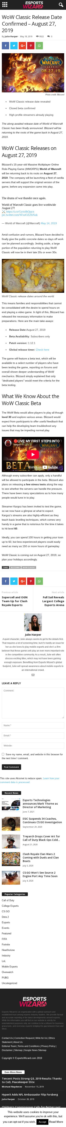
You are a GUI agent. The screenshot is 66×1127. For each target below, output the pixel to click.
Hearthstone (8, 950)
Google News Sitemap (35, 1050)
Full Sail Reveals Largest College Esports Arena (53, 601)
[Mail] (33, 675)
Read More (56, 1121)
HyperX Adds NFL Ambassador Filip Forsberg (30, 1094)
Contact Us (7, 1038)
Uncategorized (9, 983)
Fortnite (6, 944)
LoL (4, 961)
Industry (6, 955)
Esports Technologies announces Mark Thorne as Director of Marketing (40, 803)
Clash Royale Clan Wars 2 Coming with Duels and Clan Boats (41, 857)
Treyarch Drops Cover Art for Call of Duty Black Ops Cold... (41, 838)
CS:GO (6, 911)
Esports (6, 922)
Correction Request (24, 1038)
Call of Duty (8, 900)
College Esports (10, 906)
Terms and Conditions (29, 1046)
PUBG (5, 977)
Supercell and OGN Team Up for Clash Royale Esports (14, 601)
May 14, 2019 (49, 223)
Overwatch (7, 972)
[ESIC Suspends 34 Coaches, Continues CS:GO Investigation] (11, 824)
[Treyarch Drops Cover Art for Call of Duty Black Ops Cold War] (11, 841)
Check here (42, 349)
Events (5, 928)
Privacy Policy (48, 1046)
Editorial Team (9, 1046)
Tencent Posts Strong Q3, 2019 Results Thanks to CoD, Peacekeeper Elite (32, 1080)
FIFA (4, 939)
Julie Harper (11, 36)
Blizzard (15, 567)
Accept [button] (42, 1122)
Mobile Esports (10, 966)
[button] (60, 5)
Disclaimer (7, 1050)
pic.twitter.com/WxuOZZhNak (20, 214)
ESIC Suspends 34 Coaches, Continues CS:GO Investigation (42, 820)
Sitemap (18, 1050)
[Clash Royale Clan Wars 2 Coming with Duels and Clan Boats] (11, 859)
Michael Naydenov (12, 1086)
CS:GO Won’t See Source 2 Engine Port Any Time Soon (40, 874)
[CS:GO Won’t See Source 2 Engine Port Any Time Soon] (11, 878)
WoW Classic (29, 567)
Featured (6, 933)
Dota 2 (5, 917)
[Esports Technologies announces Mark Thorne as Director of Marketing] (11, 805)
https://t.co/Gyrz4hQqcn (20, 211)
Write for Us (41, 1038)
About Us (18, 1042)
